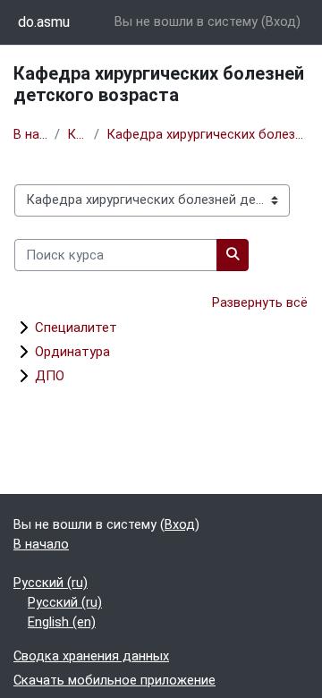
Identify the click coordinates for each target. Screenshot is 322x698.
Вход (281, 21)
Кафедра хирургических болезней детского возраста (207, 134)
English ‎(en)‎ (62, 622)
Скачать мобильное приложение (114, 680)
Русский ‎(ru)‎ (50, 583)
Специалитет (76, 327)
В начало (30, 134)
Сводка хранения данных (91, 656)
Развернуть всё (260, 302)
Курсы (77, 134)
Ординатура (72, 352)
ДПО (49, 376)
